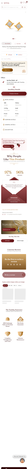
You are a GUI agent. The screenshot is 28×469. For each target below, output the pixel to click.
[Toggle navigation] (2, 3)
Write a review (10, 275)
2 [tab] (15, 39)
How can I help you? (19, 456)
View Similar (7, 43)
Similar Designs (20, 240)
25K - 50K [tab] (10, 285)
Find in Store (7, 146)
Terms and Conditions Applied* (7, 72)
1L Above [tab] (19, 285)
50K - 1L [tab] (15, 285)
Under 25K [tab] (5, 285)
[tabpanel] (14, 25)
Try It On (19, 43)
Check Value (7, 70)
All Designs (7, 240)
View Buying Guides (6, 229)
